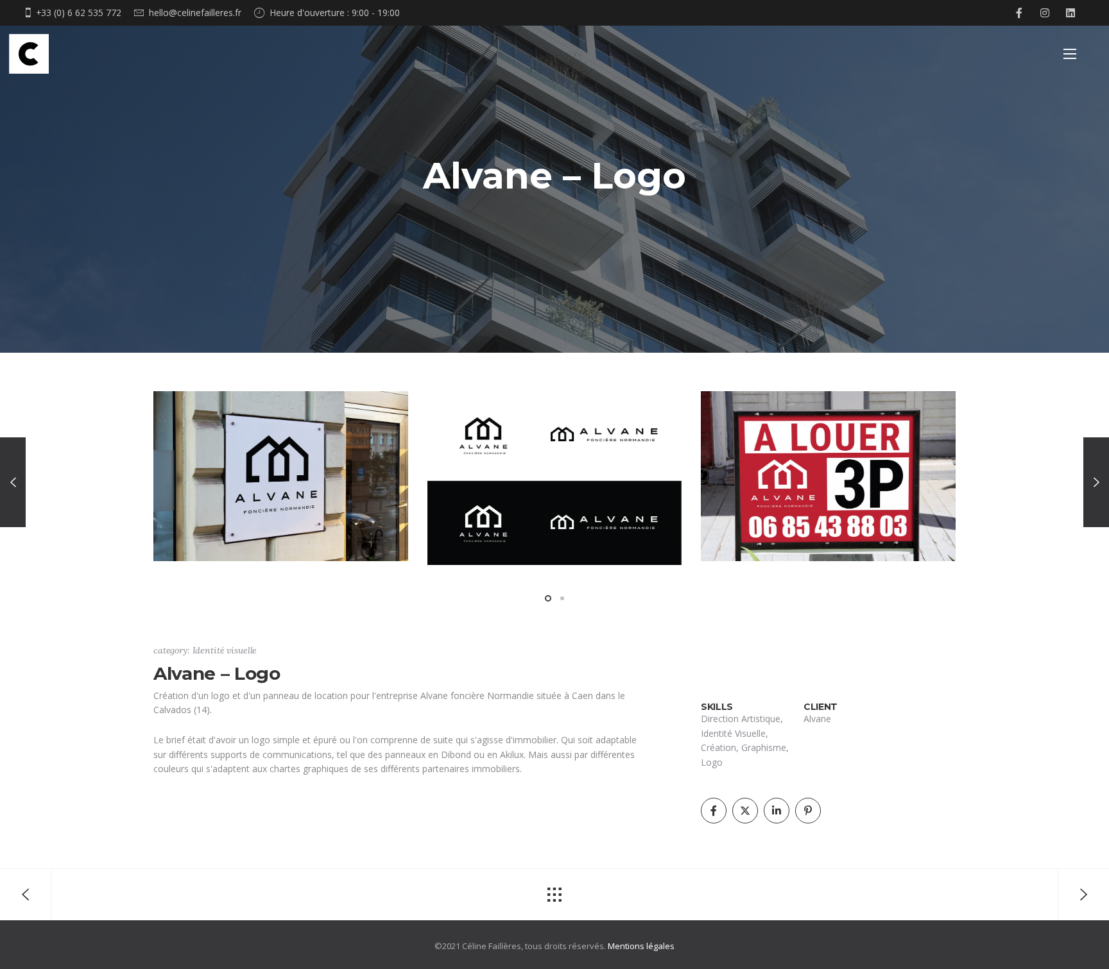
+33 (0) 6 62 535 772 (78, 12)
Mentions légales (641, 946)
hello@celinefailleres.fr (195, 12)
